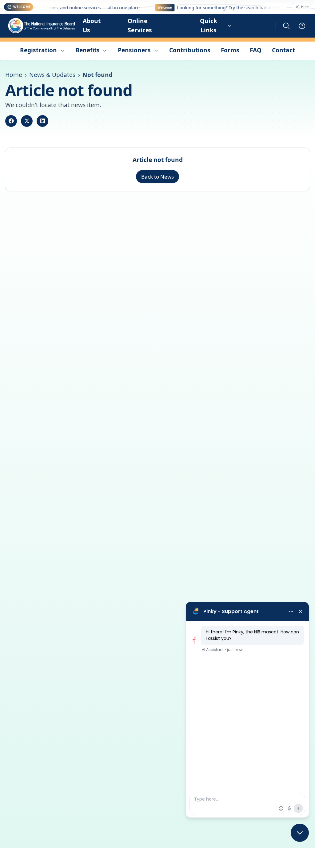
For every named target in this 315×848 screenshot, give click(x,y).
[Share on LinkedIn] (42, 121)
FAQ (255, 50)
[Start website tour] (302, 26)
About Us (92, 25)
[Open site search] (286, 26)
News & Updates (52, 75)
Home (13, 75)
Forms (230, 50)
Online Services (140, 25)
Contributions (189, 50)
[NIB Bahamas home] (42, 26)
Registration (38, 50)
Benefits (87, 50)
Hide (305, 6)
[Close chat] (300, 833)
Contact (283, 50)
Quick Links (208, 25)
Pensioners (134, 50)
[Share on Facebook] (11, 121)
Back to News (157, 176)
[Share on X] (27, 121)
